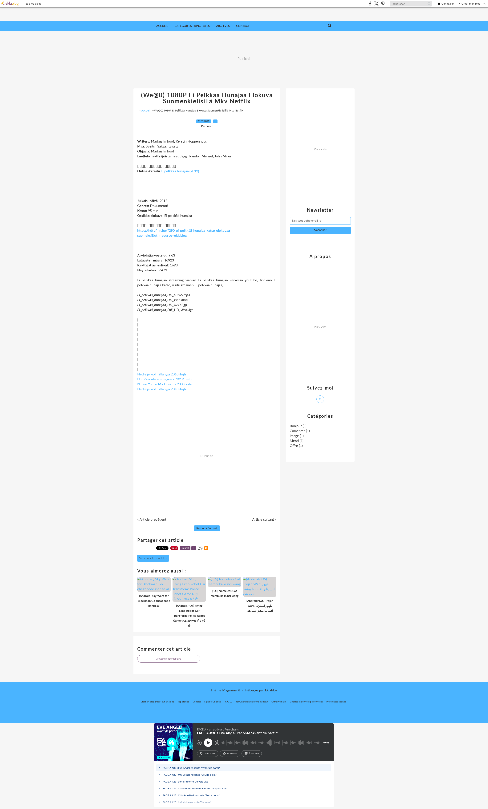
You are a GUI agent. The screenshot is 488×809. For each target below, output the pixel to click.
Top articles (183, 702)
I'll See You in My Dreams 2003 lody (164, 384)
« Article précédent (151, 519)
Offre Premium (278, 702)
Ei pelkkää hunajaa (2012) (180, 171)
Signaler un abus (213, 702)
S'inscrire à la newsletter (153, 558)
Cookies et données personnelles (306, 702)
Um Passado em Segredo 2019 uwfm (165, 379)
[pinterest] (382, 4)
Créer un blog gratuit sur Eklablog (157, 702)
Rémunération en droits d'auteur (251, 702)
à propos (254, 753)
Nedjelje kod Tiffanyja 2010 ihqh (161, 374)
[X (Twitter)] (376, 4)
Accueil (162, 26)
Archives (223, 26)
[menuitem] (162, 26)
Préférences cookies (336, 702)
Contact (243, 26)
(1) (298, 426)
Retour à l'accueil (207, 528)
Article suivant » (264, 519)
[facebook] (370, 4)
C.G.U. (228, 702)
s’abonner (210, 753)
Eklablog (271, 690)
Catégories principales (192, 26)
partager (232, 753)
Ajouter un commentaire (168, 658)
